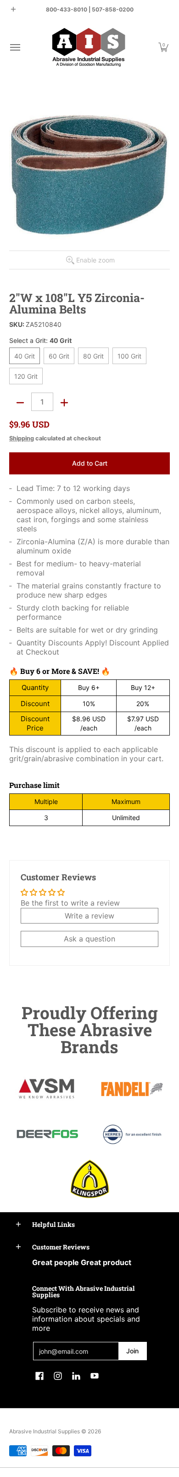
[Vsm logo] (47, 1089)
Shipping (21, 438)
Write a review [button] (89, 915)
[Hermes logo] (132, 1134)
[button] (14, 47)
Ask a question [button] (89, 938)
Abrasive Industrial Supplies (44, 1431)
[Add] (64, 402)
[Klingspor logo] (90, 1178)
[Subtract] (20, 402)
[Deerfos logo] (47, 1134)
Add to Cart (89, 463)
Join (132, 1351)
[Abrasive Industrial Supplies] (88, 47)
